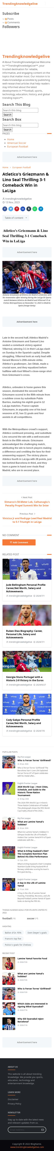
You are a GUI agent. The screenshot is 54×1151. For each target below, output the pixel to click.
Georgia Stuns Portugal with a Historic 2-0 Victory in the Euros (25, 678)
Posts (10, 18)
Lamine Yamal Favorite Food (32, 958)
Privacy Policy (14, 1103)
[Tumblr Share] (28, 208)
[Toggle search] (50, 3)
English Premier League (27, 783)
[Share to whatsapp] (34, 208)
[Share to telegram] (40, 208)
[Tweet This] (10, 208)
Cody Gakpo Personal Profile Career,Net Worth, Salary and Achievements (23, 723)
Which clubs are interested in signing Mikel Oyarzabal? (33, 1005)
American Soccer (16, 143)
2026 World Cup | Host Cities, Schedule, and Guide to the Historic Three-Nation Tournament (33, 791)
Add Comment (20, 542)
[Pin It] (16, 208)
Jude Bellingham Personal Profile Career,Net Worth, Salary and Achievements (25, 588)
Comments (13, 22)
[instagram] (43, 4)
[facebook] (41, 4)
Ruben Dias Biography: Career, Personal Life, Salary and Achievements (24, 634)
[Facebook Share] (4, 208)
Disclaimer (13, 1099)
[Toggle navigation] (51, 3)
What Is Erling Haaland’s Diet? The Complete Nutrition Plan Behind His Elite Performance (33, 853)
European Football (17, 146)
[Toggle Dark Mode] (47, 3)
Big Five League (24, 757)
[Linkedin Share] (22, 208)
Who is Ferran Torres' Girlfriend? (34, 760)
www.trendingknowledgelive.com (27, 1147)
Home (10, 139)
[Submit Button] (42, 1130)
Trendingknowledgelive (20, 4)
